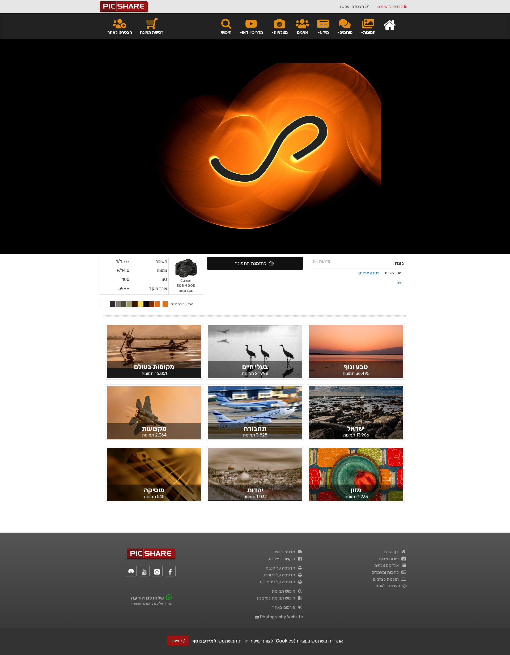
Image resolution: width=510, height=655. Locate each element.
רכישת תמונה (151, 32)
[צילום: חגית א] (356, 355)
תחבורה (255, 428)
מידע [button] (324, 32)
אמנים (302, 32)
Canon (186, 285)
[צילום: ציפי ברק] (154, 346)
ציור (399, 282)
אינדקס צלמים (387, 565)
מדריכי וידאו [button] (252, 32)
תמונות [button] (369, 32)
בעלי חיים (255, 367)
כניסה (390, 6)
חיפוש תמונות (284, 591)
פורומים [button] (345, 32)
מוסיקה (154, 490)
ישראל (356, 428)
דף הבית (392, 551)
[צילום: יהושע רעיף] (356, 478)
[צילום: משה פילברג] (255, 473)
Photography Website (281, 616)
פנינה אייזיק (369, 273)
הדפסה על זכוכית (280, 574)
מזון (356, 490)
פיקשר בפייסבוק (282, 558)
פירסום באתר (284, 607)
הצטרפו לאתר (120, 32)
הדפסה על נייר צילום (278, 581)
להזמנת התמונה (252, 263)
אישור (175, 641)
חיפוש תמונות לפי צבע (277, 598)
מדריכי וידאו (286, 551)
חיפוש (226, 32)
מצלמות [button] (281, 32)
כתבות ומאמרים (386, 572)
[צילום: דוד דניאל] (255, 417)
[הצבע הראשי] (165, 304)
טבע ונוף (356, 367)
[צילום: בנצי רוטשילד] (255, 355)
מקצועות (154, 428)
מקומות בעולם (154, 367)
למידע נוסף (204, 641)
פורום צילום (390, 558)
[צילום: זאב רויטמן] (356, 417)
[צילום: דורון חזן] (154, 478)
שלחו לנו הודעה (147, 598)
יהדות (255, 490)
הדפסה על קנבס (281, 568)
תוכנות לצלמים (387, 579)
